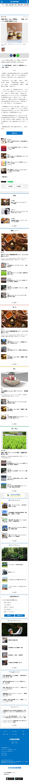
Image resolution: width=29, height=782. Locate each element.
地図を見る (14, 133)
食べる (7, 4)
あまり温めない (8, 609)
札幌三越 (4, 176)
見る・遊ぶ (12, 4)
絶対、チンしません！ (9, 611)
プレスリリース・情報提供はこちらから (9, 749)
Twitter (16, 742)
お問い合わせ (4, 753)
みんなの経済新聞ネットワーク (14, 768)
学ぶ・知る (26, 4)
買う (16, 4)
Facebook (12, 742)
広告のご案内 (4, 755)
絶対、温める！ (8, 602)
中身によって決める (9, 607)
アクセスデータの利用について (7, 751)
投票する (9, 615)
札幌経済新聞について (6, 747)
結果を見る (19, 615)
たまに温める (7, 604)
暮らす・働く (20, 4)
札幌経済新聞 (14, 2)
